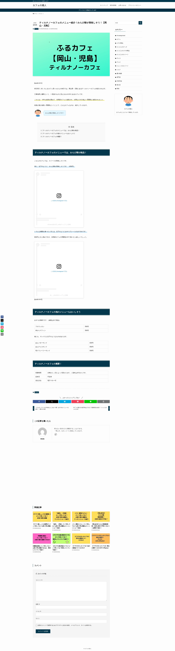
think (42, 439)
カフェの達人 (39, 5)
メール (38, 611)
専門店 (119, 77)
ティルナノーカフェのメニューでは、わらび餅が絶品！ (61, 130)
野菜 (118, 88)
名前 (38, 604)
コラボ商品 (120, 43)
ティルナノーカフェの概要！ (52, 136)
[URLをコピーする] (103, 401)
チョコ (119, 58)
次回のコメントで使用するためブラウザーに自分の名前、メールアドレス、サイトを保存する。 (65, 625)
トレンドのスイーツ (122, 66)
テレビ (36, 28)
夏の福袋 (119, 73)
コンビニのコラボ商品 (123, 50)
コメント (39, 580)
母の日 (119, 85)
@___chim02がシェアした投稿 (59, 295)
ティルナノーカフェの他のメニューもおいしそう (59, 133)
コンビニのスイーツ (122, 54)
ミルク (119, 69)
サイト (38, 618)
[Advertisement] (71, 474)
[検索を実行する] (140, 23)
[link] (56, 434)
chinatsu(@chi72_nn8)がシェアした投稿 (59, 224)
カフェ (119, 39)
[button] (39, 401)
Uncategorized (121, 35)
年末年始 (119, 81)
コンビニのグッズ (122, 47)
